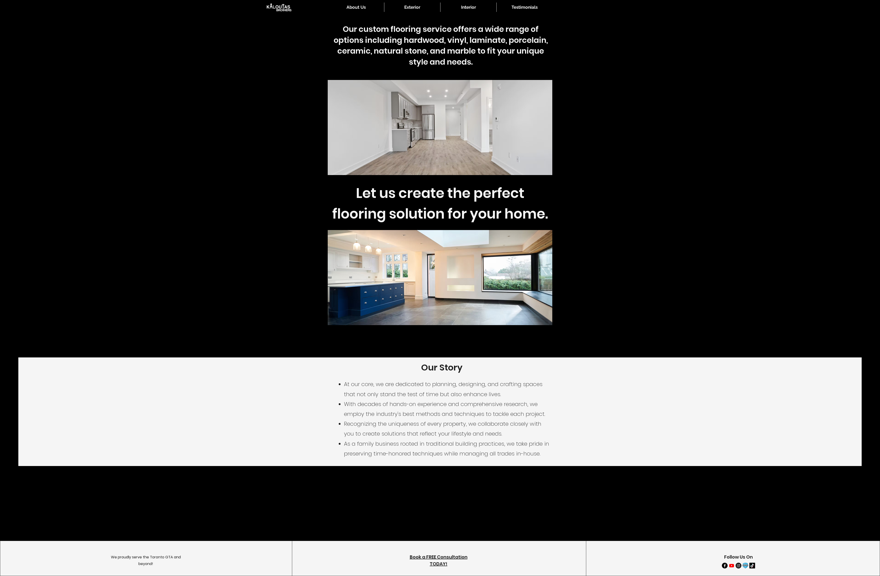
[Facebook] (725, 565)
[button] (412, 7)
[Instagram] (738, 565)
